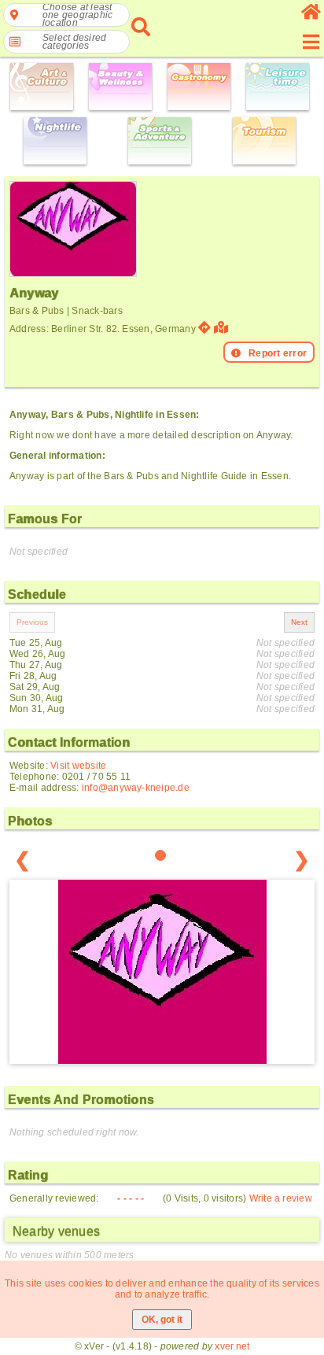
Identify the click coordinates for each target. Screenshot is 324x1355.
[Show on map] (223, 327)
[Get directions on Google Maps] (204, 327)
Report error (278, 353)
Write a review (280, 1198)
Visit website (78, 765)
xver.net (232, 1346)
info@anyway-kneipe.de (136, 787)
